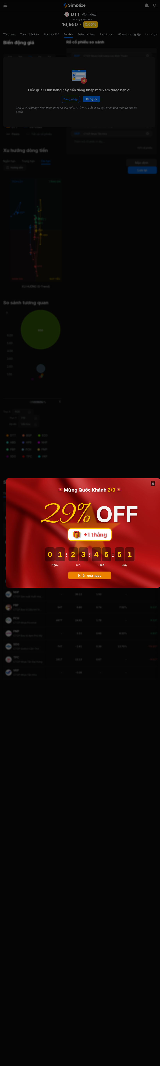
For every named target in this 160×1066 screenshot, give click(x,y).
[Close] (153, 483)
